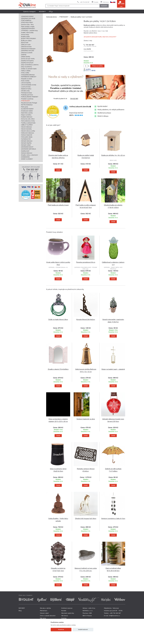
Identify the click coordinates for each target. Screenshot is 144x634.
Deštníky (23, 55)
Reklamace (43, 610)
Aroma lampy (25, 34)
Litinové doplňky (26, 83)
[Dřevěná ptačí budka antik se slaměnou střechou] (58, 153)
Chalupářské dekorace (28, 75)
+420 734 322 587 (84, 2)
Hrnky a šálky (25, 73)
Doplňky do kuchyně (27, 63)
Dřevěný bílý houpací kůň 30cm (85, 518)
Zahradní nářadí (26, 145)
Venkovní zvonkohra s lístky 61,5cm (113, 518)
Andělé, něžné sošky (27, 32)
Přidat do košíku (97, 66)
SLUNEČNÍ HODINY (27, 109)
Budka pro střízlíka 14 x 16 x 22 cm (113, 155)
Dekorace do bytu (26, 47)
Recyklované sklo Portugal (29, 103)
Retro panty (24, 107)
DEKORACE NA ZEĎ (27, 51)
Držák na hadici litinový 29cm (58, 319)
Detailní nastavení (83, 629)
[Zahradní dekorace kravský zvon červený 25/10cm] (113, 417)
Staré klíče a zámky (27, 113)
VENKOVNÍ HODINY (27, 16)
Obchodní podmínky (67, 613)
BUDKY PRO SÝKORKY (28, 38)
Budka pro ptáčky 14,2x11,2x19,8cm (81, 17)
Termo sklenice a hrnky (28, 121)
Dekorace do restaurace (28, 49)
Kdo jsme (43, 618)
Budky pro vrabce (26, 40)
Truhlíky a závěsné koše (28, 123)
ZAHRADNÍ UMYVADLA (28, 149)
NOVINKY (42, 11)
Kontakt (96, 2)
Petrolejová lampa (26, 93)
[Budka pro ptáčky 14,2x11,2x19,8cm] (63, 52)
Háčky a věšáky (25, 71)
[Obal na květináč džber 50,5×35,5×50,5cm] (113, 566)
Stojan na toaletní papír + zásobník (113, 369)
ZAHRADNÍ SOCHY (27, 147)
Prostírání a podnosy (27, 99)
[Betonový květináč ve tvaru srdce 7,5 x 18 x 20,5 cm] (86, 566)
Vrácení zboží (44, 613)
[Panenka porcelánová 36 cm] (86, 260)
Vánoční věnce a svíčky (28, 131)
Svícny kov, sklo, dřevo (28, 119)
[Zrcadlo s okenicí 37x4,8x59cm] (58, 367)
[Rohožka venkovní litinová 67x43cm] (86, 466)
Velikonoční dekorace (27, 133)
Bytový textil (24, 42)
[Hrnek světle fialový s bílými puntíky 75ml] (58, 260)
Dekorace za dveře (26, 53)
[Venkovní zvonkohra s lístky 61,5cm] (113, 516)
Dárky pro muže (25, 44)
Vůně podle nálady (26, 137)
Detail (58, 170)
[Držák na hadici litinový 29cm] (58, 317)
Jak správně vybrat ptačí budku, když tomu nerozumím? (100, 37)
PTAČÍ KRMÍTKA (26, 20)
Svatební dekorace (26, 117)
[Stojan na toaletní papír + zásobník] (113, 367)
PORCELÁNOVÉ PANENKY (29, 97)
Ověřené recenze (66, 608)
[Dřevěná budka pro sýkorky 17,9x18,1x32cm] (113, 203)
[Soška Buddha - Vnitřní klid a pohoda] (58, 516)
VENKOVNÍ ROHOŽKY (28, 28)
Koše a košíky (25, 81)
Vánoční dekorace (26, 127)
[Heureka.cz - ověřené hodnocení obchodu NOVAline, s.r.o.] (25, 199)
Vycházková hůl (26, 139)
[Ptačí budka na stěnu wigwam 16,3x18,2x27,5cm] (86, 203)
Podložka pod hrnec (27, 95)
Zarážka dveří (25, 151)
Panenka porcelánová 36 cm (85, 262)
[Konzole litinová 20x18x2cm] (86, 317)
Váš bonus (106, 2)
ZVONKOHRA (25, 157)
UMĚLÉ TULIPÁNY (27, 125)
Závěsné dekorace (26, 153)
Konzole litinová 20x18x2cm (85, 319)
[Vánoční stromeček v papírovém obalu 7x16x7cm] (113, 317)
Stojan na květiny (26, 115)
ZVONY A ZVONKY (27, 159)
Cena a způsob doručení (48, 615)
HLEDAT (104, 6)
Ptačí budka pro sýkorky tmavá (58, 205)
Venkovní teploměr (26, 135)
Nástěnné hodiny (26, 89)
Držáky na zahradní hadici (29, 69)
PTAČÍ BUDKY (25, 101)
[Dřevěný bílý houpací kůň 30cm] (86, 516)
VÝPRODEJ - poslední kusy (29, 30)
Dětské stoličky (25, 57)
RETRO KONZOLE (27, 105)
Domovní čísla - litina (27, 24)
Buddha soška (25, 36)
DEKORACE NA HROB (28, 18)
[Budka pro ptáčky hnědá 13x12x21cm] (86, 153)
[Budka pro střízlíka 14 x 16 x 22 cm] (113, 153)
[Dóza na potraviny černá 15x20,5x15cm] (58, 466)
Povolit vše (61, 629)
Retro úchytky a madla (27, 26)
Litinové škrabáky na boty (28, 85)
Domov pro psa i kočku (28, 59)
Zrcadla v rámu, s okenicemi (29, 155)
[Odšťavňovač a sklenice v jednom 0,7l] (113, 260)
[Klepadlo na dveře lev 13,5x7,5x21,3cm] (58, 566)
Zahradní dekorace (26, 141)
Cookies (63, 618)
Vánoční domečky (26, 129)
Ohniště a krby (25, 91)
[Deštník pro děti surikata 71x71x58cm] (113, 466)
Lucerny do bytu (26, 87)
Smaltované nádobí (27, 111)
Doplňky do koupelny (27, 61)
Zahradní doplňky (26, 143)
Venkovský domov (51, 17)
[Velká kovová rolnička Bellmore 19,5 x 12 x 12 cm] (86, 367)
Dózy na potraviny (26, 67)
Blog (20, 610)
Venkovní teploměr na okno (85, 419)
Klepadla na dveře (26, 79)
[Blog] (51, 11)
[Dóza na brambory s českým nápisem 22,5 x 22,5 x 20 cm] (58, 417)
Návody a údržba (45, 608)
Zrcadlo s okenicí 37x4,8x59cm (58, 369)
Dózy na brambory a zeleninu (29, 65)
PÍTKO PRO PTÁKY (27, 22)
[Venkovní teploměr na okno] (86, 417)
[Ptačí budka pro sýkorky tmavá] (58, 203)
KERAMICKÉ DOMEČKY (28, 77)
